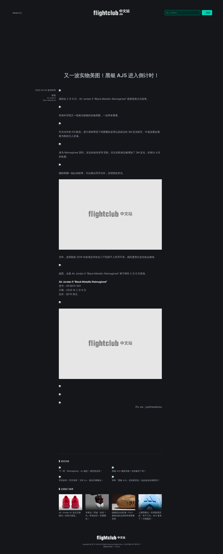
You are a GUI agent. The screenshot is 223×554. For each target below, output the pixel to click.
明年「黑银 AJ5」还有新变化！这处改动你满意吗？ (136, 480)
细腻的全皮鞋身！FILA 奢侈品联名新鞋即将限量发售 (123, 515)
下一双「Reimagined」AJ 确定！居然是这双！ (80, 471)
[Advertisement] (111, 36)
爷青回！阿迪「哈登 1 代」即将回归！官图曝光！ (95, 515)
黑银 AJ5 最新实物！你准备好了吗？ (129, 471)
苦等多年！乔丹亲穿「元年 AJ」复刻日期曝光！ (81, 480)
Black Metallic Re (49, 100)
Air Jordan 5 (51, 98)
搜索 (208, 12)
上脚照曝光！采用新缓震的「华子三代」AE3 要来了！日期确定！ (150, 515)
